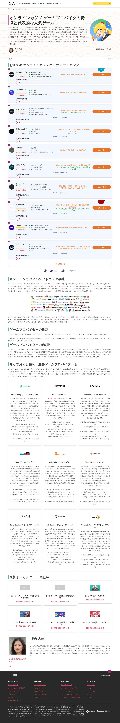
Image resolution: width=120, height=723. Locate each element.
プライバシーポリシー (15, 694)
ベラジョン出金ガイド (68, 691)
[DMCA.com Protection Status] (108, 711)
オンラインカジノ (40, 685)
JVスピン (89, 688)
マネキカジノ (91, 685)
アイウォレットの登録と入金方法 (71, 697)
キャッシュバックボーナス (69, 688)
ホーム (12, 9)
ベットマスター (92, 691)
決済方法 (49, 3)
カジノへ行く (102, 74)
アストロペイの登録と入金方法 (70, 694)
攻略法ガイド (38, 697)
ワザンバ (90, 697)
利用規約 (11, 697)
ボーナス (34, 3)
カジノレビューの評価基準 (16, 688)
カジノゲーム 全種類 (40, 694)
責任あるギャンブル (14, 700)
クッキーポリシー (13, 691)
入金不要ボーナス (66, 685)
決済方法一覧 (38, 691)
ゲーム (57, 3)
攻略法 (42, 3)
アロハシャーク (92, 694)
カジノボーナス (39, 688)
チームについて (13, 685)
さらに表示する (60, 264)
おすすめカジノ (24, 3)
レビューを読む (21, 76)
